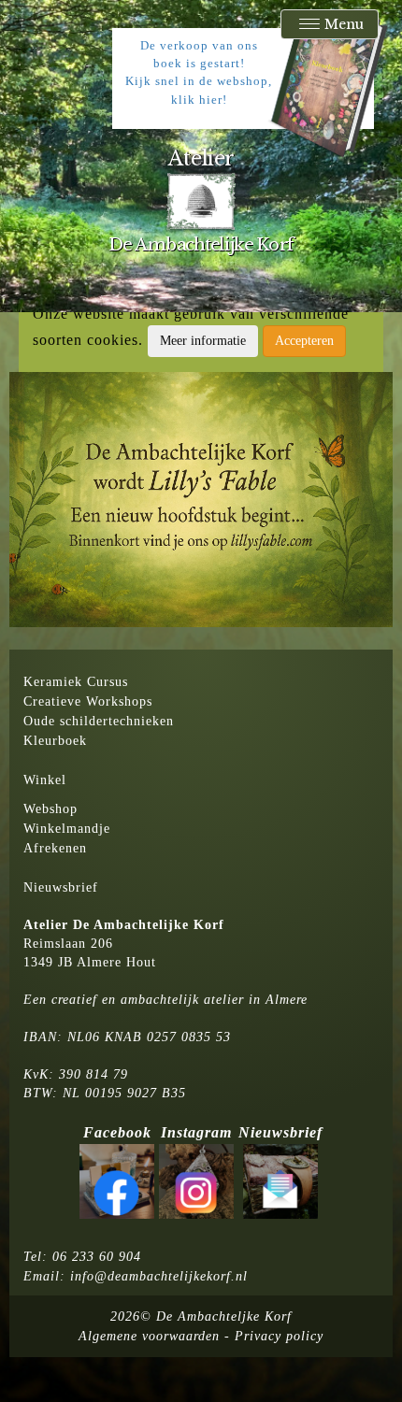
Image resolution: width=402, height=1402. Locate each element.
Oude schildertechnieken (98, 721)
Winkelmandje (66, 829)
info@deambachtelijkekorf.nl (159, 1276)
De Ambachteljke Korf (224, 1316)
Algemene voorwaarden (149, 1336)
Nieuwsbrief (60, 887)
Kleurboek (55, 741)
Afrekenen (55, 848)
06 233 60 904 (96, 1257)
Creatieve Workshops (87, 701)
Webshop (50, 809)
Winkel (44, 780)
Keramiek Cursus (75, 682)
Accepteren (304, 341)
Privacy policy (279, 1336)
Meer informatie (203, 341)
